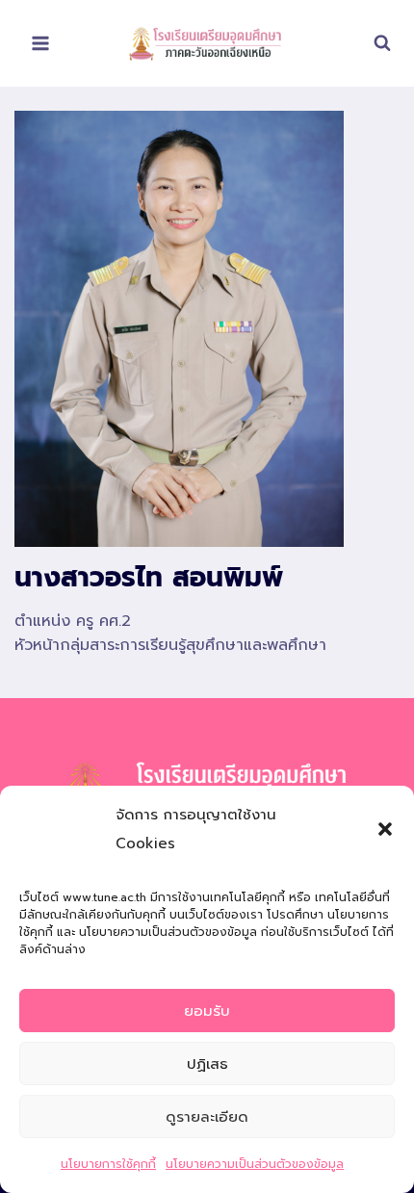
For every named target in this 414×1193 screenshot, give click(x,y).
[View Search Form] (372, 43)
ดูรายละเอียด (207, 1117)
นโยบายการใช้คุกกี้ (108, 1164)
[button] (385, 829)
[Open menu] (41, 43)
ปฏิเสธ (207, 1064)
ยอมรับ (207, 1011)
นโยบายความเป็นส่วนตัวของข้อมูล (255, 1164)
